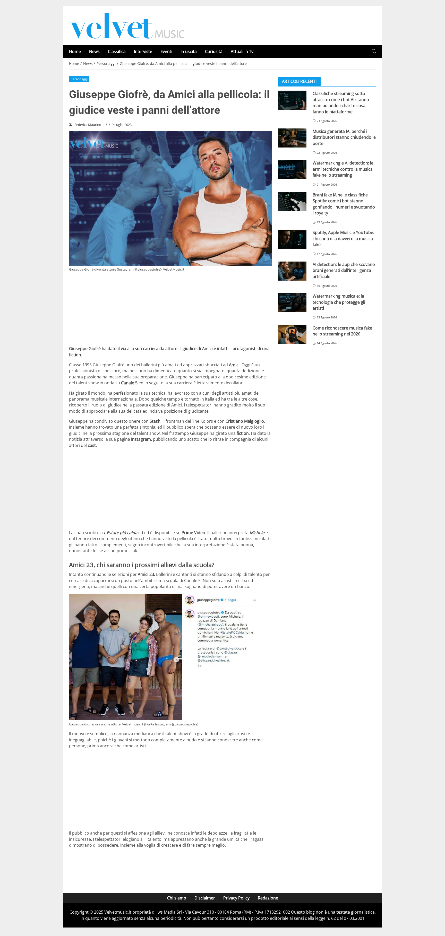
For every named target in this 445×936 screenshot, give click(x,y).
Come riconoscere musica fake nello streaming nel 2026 (342, 330)
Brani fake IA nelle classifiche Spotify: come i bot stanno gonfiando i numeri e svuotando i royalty (344, 203)
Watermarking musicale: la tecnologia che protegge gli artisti (339, 302)
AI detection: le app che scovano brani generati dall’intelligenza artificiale (344, 270)
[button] (374, 51)
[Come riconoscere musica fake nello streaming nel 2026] (292, 334)
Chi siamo (176, 898)
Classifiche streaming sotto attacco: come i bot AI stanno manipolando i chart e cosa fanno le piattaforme (341, 102)
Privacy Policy (236, 898)
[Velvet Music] (127, 25)
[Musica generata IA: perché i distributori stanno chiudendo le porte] (292, 138)
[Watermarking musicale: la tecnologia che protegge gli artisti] (292, 302)
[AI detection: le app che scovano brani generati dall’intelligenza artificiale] (292, 270)
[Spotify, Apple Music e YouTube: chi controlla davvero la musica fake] (292, 239)
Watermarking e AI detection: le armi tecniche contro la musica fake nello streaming (343, 169)
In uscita (189, 51)
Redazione (268, 898)
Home (75, 51)
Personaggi (79, 79)
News (94, 51)
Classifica (117, 51)
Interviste (143, 51)
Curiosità (213, 51)
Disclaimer (204, 898)
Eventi (166, 51)
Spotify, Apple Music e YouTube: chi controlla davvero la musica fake (343, 238)
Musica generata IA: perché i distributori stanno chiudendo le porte (344, 137)
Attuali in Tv (242, 51)
